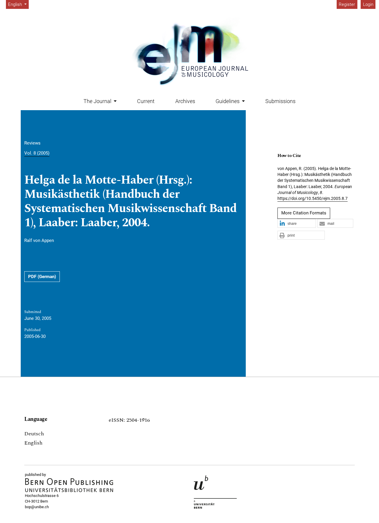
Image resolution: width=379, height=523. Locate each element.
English (33, 443)
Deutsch (34, 434)
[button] (297, 223)
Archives (185, 101)
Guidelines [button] (228, 101)
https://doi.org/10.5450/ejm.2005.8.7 (312, 198)
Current (146, 101)
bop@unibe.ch (37, 507)
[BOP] (69, 485)
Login (368, 4)
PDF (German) (42, 276)
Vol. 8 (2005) (36, 153)
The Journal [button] (98, 101)
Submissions (280, 101)
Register (347, 4)
